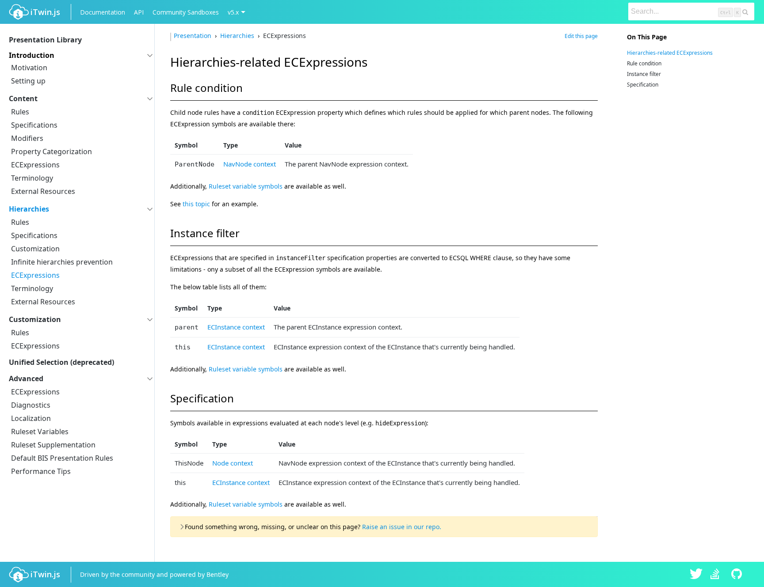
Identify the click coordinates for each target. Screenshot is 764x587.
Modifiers (27, 138)
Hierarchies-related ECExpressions (670, 53)
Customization (35, 249)
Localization (31, 418)
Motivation (29, 67)
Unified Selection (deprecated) (61, 362)
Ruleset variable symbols (246, 186)
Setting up (28, 81)
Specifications (34, 125)
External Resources (43, 191)
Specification (642, 84)
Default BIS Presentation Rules (62, 458)
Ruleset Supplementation (53, 445)
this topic (196, 204)
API (139, 12)
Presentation (193, 35)
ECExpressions (35, 165)
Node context (232, 462)
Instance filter (644, 74)
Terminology (32, 178)
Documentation (102, 12)
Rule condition (644, 63)
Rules (20, 112)
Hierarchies (29, 209)
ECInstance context (236, 326)
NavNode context (249, 163)
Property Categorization (51, 151)
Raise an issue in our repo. (401, 527)
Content (23, 98)
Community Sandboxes (186, 12)
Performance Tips (41, 471)
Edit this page (581, 36)
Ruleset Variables (40, 431)
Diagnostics (30, 405)
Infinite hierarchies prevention (62, 262)
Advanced (26, 378)
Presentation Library (45, 40)
